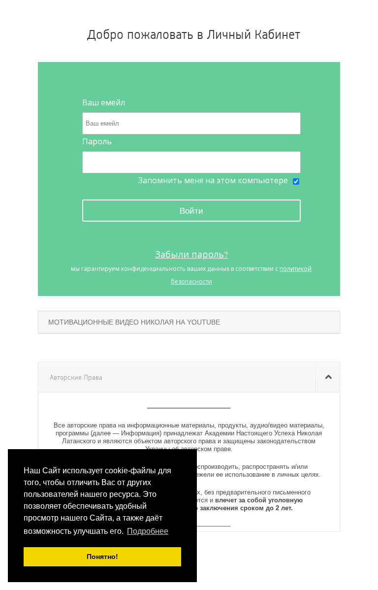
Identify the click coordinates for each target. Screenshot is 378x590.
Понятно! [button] (102, 556)
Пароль (97, 141)
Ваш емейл (103, 102)
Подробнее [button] (147, 531)
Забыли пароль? (191, 254)
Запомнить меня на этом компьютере (213, 180)
